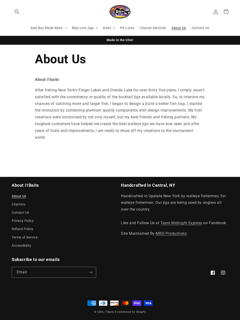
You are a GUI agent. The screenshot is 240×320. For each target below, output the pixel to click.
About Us (19, 196)
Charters (19, 204)
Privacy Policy (23, 221)
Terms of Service (25, 237)
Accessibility (21, 245)
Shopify (141, 311)
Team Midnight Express (181, 223)
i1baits (109, 311)
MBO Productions (171, 233)
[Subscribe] (91, 272)
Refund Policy (23, 229)
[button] (17, 12)
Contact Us (20, 212)
